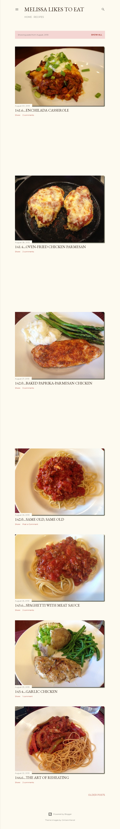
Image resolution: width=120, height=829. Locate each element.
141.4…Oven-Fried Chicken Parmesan (50, 246)
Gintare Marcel (68, 820)
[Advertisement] (60, 146)
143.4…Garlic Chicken (36, 691)
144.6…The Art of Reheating (42, 777)
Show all (96, 35)
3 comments (28, 388)
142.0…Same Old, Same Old (39, 519)
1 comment (27, 696)
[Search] (103, 9)
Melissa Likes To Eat (54, 9)
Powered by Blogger (62, 814)
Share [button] (17, 115)
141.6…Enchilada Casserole (42, 110)
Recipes (39, 17)
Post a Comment (30, 524)
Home (28, 17)
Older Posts (96, 795)
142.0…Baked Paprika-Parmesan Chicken (53, 383)
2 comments (28, 115)
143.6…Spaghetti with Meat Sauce (47, 605)
